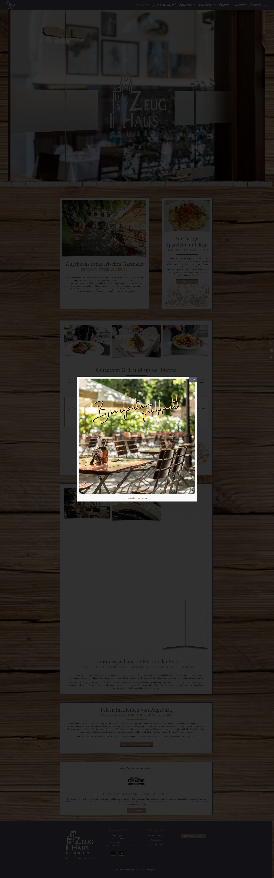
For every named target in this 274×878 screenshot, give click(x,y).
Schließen (193, 379)
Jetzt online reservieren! (136, 498)
